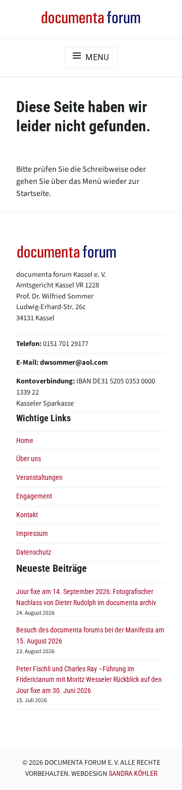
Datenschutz (33, 552)
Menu (97, 57)
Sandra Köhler (133, 773)
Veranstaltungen (39, 477)
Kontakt (27, 515)
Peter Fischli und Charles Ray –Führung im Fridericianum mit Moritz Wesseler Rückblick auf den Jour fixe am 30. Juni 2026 (89, 680)
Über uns (28, 459)
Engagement (34, 496)
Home (24, 440)
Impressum (32, 533)
